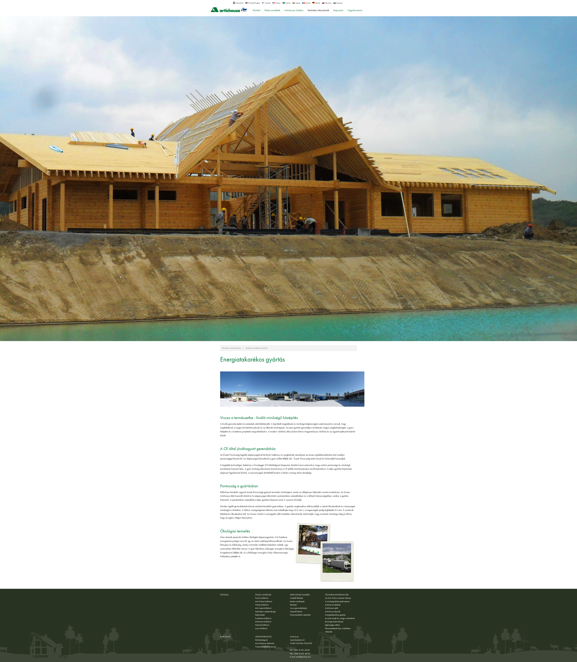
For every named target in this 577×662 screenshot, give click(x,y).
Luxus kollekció (261, 628)
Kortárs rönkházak (297, 601)
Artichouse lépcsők (332, 611)
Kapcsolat (338, 10)
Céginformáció (354, 10)
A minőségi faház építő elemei (337, 601)
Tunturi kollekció (261, 598)
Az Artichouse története (264, 643)
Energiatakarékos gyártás (256, 348)
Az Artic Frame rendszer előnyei (338, 598)
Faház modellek (272, 10)
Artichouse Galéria (293, 10)
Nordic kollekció (262, 604)
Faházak (293, 604)
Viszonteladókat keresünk (265, 646)
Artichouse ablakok (333, 604)
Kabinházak (260, 614)
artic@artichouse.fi (303, 656)
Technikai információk (318, 10)
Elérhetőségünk (261, 640)
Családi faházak (296, 598)
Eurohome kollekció (263, 618)
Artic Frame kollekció (263, 601)
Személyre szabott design (265, 611)
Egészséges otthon (332, 625)
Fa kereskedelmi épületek (300, 614)
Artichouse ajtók (331, 608)
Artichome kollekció (263, 621)
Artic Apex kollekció (263, 608)
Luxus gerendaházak (298, 608)
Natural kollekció (262, 625)
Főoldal (256, 10)
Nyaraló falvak (296, 611)
